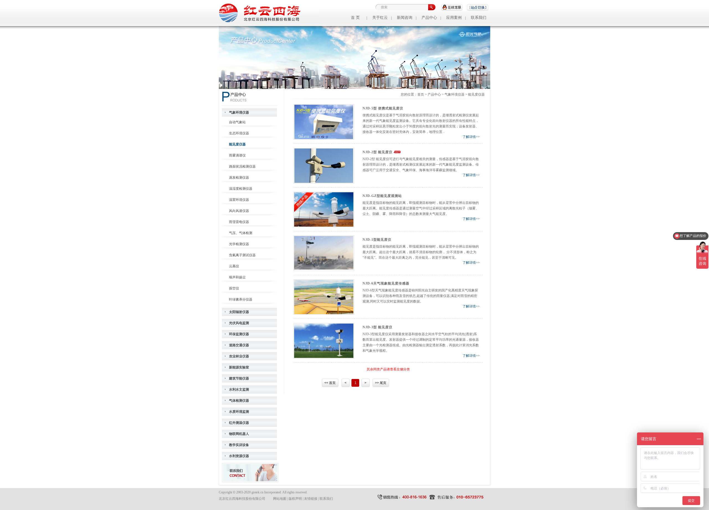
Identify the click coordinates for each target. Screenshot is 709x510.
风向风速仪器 (239, 211)
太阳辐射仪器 (239, 312)
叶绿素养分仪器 (240, 299)
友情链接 (310, 499)
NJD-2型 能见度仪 (377, 152)
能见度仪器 (237, 144)
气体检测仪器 (239, 401)
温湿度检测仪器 (240, 189)
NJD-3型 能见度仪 (377, 327)
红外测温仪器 (239, 423)
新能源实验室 (239, 367)
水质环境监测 (239, 412)
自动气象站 (237, 122)
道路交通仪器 (239, 345)
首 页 (355, 18)
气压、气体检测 (240, 233)
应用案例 (454, 18)
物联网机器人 (239, 434)
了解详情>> (471, 137)
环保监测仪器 (239, 334)
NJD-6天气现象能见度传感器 (386, 283)
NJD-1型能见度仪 (377, 240)
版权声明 (295, 499)
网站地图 (279, 499)
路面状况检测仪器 (242, 166)
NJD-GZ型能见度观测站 (382, 196)
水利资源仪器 (239, 456)
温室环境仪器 (239, 200)
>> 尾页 (380, 383)
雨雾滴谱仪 (237, 155)
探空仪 (234, 288)
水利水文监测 (239, 389)
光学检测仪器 (239, 244)
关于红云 (380, 18)
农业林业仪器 (239, 356)
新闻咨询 (404, 18)
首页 (420, 94)
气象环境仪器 (239, 112)
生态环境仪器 (239, 133)
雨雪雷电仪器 (239, 222)
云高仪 (234, 266)
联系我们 (478, 18)
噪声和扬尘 (237, 277)
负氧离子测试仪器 (242, 255)
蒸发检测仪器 (239, 178)
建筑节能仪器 (239, 378)
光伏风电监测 (239, 323)
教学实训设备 (239, 445)
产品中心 (429, 18)
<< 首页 (330, 383)
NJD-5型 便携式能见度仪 (383, 108)
